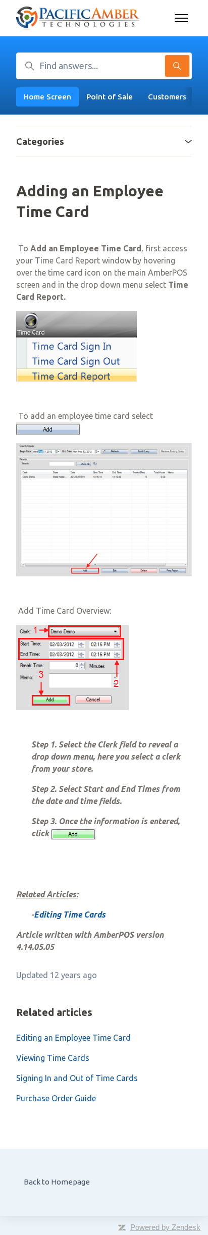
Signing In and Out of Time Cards (77, 1078)
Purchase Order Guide (56, 1098)
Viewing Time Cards (52, 1057)
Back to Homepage (57, 1181)
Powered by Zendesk (165, 1227)
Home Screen (47, 96)
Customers (167, 96)
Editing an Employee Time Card (73, 1037)
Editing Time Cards (70, 914)
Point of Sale (109, 96)
